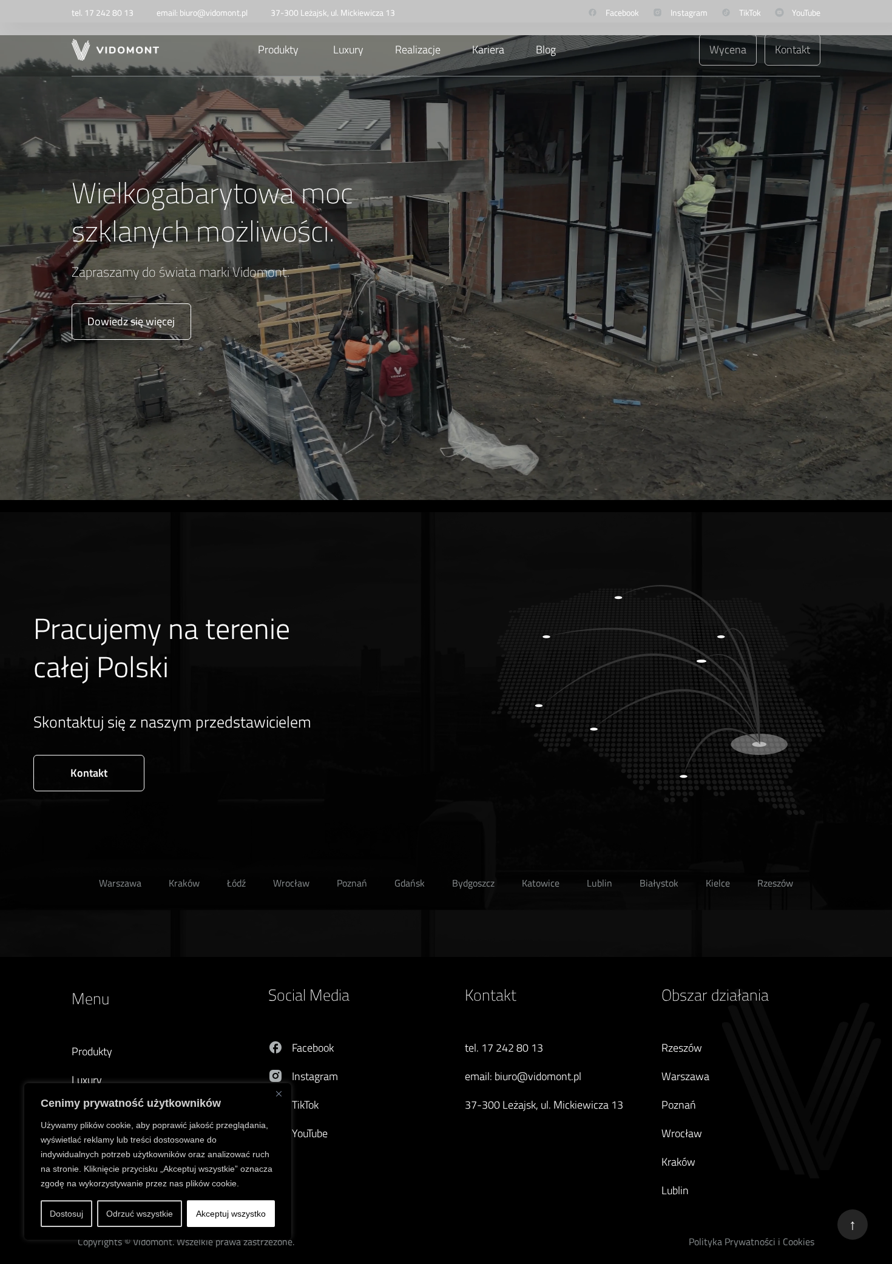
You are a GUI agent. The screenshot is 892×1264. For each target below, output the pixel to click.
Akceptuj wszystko (231, 1213)
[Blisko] (278, 1093)
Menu (90, 998)
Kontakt (490, 995)
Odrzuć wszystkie (139, 1213)
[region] (157, 1161)
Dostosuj (66, 1213)
